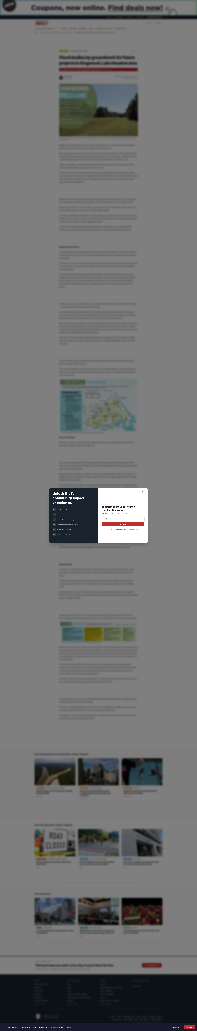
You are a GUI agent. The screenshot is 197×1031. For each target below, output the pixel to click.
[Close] (142, 492)
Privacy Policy (135, 529)
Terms (128, 529)
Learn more (68, 1027)
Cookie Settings (176, 1027)
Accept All (189, 1027)
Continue (123, 524)
